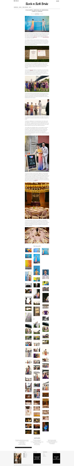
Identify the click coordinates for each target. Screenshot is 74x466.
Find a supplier (25, 7)
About (44, 453)
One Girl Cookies (38, 444)
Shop (30, 7)
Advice (20, 7)
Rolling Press (53, 442)
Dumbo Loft (35, 36)
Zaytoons (53, 443)
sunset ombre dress (46, 36)
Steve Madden (24, 444)
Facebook (26, 453)
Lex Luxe (38, 443)
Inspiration (16, 7)
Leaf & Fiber (36, 179)
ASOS (24, 443)
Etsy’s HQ (31, 69)
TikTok (25, 457)
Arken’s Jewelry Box (38, 442)
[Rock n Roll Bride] (37, 3)
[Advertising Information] (56, 458)
